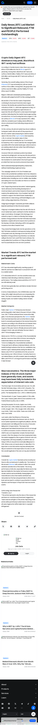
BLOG (8, 18)
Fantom (11, 310)
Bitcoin (22, 69)
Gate (2, 18)
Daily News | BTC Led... (19, 18)
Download (32, 720)
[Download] (33, 708)
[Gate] (2, 2)
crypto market (19, 136)
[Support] (33, 714)
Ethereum (4, 84)
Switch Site (7, 14)
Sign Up (30, 2)
